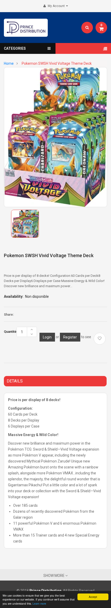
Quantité (10, 332)
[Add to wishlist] (100, 339)
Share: (9, 314)
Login (47, 337)
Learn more (39, 603)
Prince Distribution (45, 591)
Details (15, 381)
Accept (93, 597)
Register (70, 337)
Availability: (13, 296)
